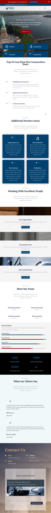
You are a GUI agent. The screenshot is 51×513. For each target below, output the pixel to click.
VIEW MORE (25, 227)
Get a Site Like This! (33, 2)
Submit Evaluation (37, 503)
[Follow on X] (14, 303)
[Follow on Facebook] (12, 303)
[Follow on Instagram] (17, 303)
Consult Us (25, 31)
